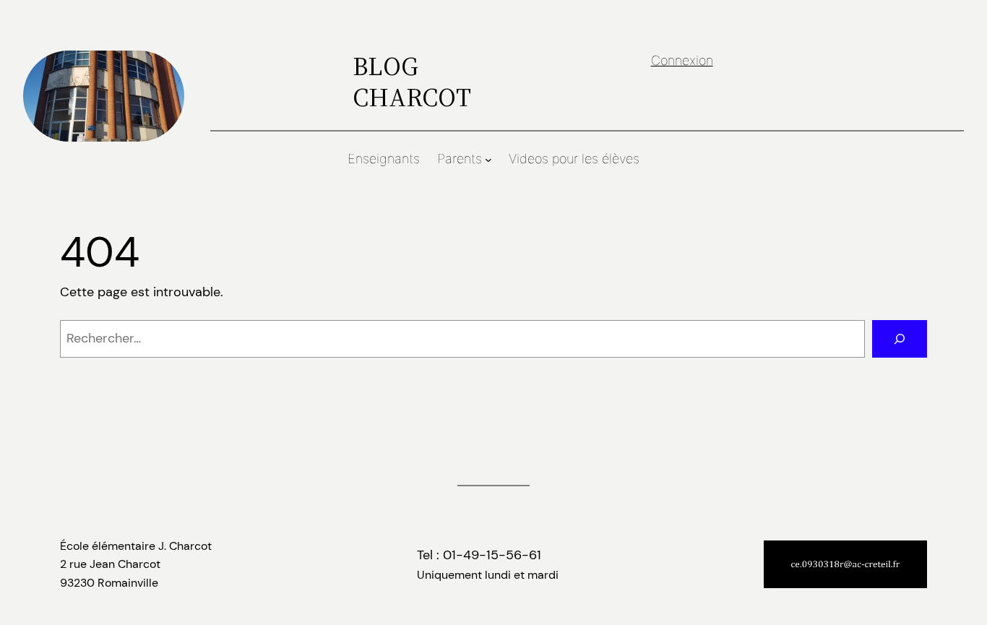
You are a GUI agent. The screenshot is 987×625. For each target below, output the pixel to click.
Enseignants (384, 158)
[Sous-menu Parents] (488, 159)
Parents (459, 158)
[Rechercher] (899, 339)
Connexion (682, 60)
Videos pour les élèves (574, 158)
